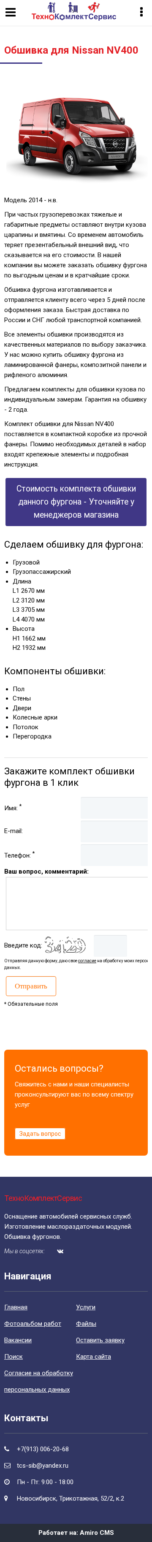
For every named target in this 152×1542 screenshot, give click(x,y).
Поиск (13, 1356)
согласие (87, 960)
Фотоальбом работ (32, 1324)
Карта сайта (93, 1356)
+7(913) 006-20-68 (43, 1449)
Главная (15, 1307)
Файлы (86, 1324)
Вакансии (18, 1340)
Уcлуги (85, 1307)
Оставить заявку (100, 1340)
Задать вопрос (40, 1133)
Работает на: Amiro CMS (76, 1533)
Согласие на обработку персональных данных (38, 1381)
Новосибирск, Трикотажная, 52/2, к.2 (70, 1498)
